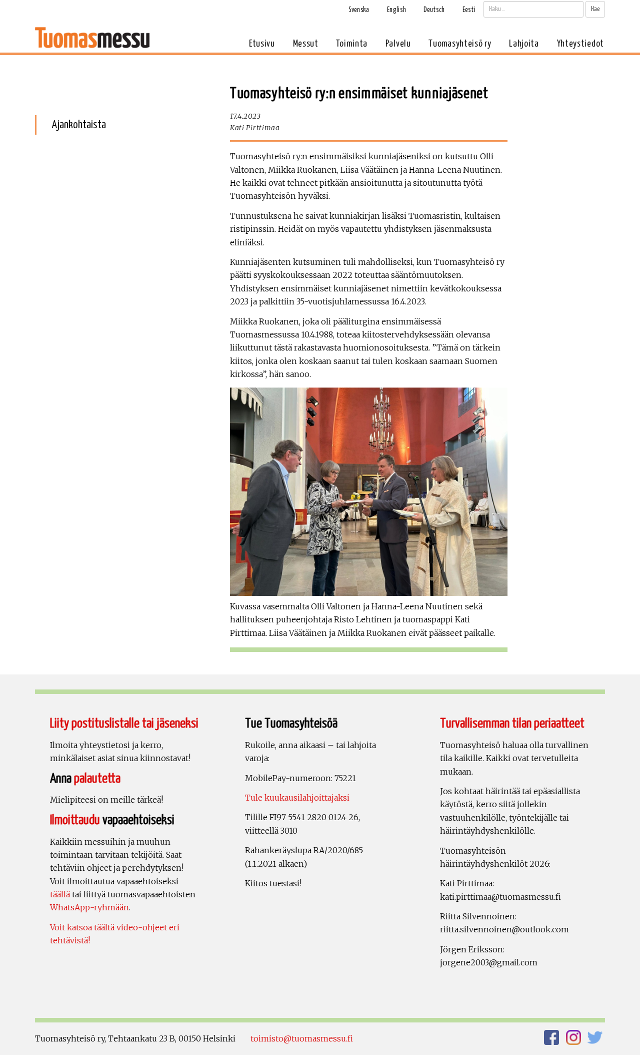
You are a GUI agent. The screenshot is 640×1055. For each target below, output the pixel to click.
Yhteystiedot (580, 44)
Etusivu (262, 44)
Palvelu (398, 44)
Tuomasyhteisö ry (459, 44)
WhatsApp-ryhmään (89, 907)
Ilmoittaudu (75, 820)
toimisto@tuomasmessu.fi (301, 1038)
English (396, 10)
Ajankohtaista (79, 125)
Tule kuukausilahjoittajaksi (297, 798)
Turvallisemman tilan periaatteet (512, 724)
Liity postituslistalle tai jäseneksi (124, 724)
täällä (60, 894)
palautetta (97, 779)
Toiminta (352, 44)
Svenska (359, 10)
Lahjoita (524, 44)
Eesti (469, 10)
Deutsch (434, 10)
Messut (305, 44)
